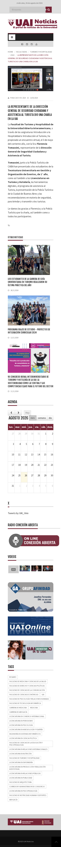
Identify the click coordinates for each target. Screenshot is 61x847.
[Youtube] (36, 44)
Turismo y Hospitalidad (41, 52)
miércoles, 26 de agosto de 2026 (29, 3)
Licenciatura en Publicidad (20, 778)
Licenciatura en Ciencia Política (23, 738)
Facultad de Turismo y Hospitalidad (24, 758)
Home (10, 52)
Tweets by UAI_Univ (18, 513)
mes (33, 417)
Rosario (12, 677)
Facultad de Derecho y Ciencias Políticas (27, 686)
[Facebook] (22, 44)
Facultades (21, 52)
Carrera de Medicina (18, 708)
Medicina (34, 708)
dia (50, 417)
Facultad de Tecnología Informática (25, 703)
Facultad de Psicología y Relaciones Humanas (29, 699)
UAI (43, 694)
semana (42, 417)
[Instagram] (32, 44)
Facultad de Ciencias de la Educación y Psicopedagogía (26, 744)
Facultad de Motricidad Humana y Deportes (27, 795)
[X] (27, 44)
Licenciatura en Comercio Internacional (26, 716)
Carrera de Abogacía (18, 712)
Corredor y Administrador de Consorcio (27, 786)
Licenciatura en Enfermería (21, 762)
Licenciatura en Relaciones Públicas (25, 773)
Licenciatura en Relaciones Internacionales (28, 749)
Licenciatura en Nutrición (20, 754)
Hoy (27, 412)
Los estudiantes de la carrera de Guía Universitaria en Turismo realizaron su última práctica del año (27, 282)
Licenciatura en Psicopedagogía (23, 791)
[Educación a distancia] (30, 625)
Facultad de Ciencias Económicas (23, 694)
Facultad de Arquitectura (20, 782)
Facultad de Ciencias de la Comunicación (27, 690)
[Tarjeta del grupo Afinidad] (30, 596)
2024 (12, 55)
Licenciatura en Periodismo (21, 721)
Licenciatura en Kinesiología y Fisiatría (26, 729)
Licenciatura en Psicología (21, 725)
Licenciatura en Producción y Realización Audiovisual (27, 768)
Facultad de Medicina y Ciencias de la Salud (27, 681)
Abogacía (13, 800)
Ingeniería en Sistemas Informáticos (25, 734)
